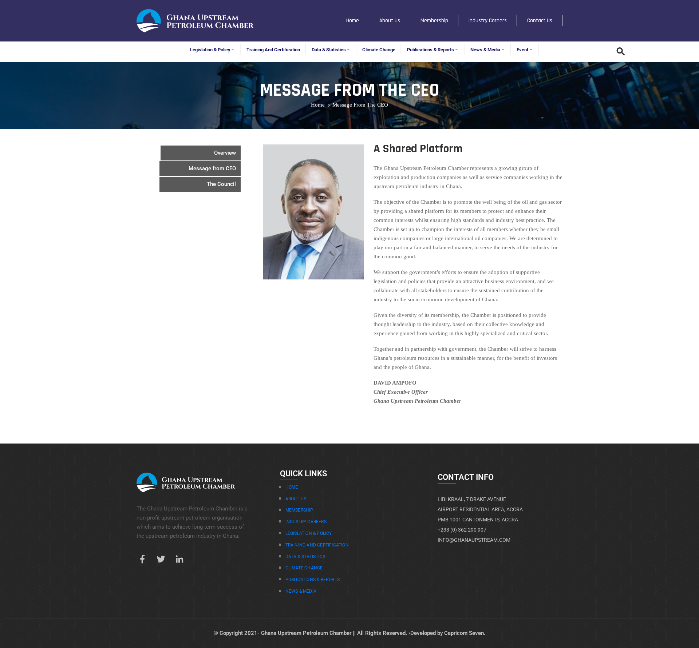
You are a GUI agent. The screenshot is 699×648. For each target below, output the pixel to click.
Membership (434, 20)
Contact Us (539, 20)
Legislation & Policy (210, 49)
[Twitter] (161, 559)
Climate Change (378, 49)
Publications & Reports (430, 49)
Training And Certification (317, 545)
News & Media (485, 49)
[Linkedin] (179, 559)
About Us (389, 20)
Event (522, 49)
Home (352, 20)
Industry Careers (488, 20)
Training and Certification (273, 49)
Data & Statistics (329, 49)
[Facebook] (142, 559)
